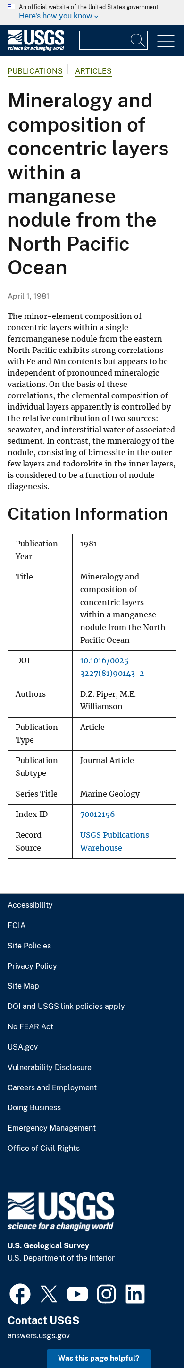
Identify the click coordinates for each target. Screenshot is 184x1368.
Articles (93, 71)
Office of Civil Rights (44, 1148)
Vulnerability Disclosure (50, 1067)
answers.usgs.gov (39, 1335)
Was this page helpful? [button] (99, 1358)
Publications (35, 71)
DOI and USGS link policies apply (66, 1006)
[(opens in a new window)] (20, 1292)
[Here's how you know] (92, 12)
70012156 (97, 814)
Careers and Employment (52, 1088)
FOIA (16, 925)
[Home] (36, 48)
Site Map (23, 986)
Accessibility (30, 905)
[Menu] (165, 41)
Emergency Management (52, 1128)
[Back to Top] (149, 1333)
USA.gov (23, 1047)
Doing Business (34, 1108)
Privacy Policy (32, 966)
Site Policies (29, 946)
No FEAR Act (30, 1027)
